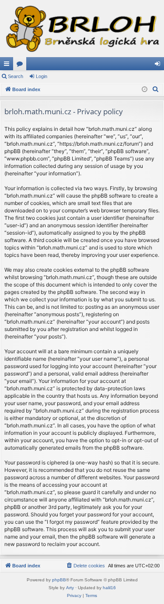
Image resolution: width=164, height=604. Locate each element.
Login (41, 76)
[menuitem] (156, 89)
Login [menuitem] (159, 65)
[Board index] (82, 28)
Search (15, 76)
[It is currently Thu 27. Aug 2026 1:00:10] (144, 90)
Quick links (8, 65)
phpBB (59, 579)
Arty (70, 587)
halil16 (109, 587)
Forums (21, 65)
